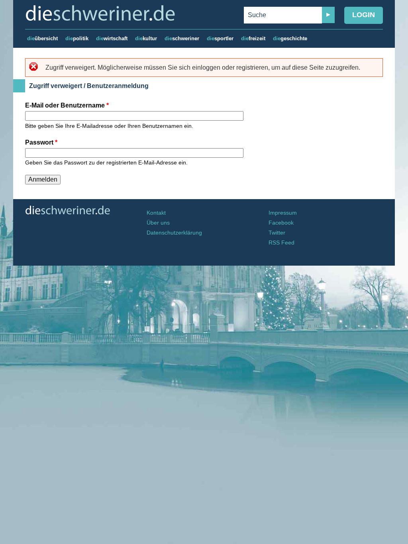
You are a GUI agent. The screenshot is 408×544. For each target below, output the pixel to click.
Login (363, 15)
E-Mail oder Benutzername (67, 105)
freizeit (253, 38)
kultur (146, 38)
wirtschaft (112, 38)
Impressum (283, 213)
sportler (220, 38)
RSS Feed (281, 243)
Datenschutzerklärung (174, 233)
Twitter (277, 233)
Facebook (281, 223)
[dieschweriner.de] (82, 13)
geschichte (290, 38)
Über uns (158, 223)
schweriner (182, 38)
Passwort (41, 142)
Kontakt (156, 213)
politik (76, 38)
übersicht (42, 38)
